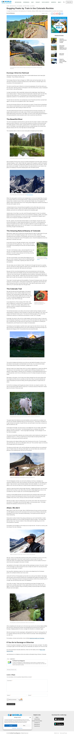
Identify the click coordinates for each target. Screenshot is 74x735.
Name (9, 695)
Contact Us (37, 722)
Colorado (32, 5)
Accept (10, 725)
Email (30, 695)
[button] (30, 717)
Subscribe (69, 2)
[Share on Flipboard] (57, 14)
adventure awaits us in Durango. (37, 638)
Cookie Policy (14, 728)
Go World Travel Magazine (19, 660)
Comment (9, 680)
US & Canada (19, 5)
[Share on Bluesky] (62, 14)
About (37, 717)
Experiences (37, 726)
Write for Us (56, 733)
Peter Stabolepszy (30, 194)
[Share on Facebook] (52, 14)
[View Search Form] (64, 2)
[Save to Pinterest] (54, 14)
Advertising (37, 719)
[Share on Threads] (60, 14)
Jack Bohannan (11, 13)
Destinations (13, 5)
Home (8, 5)
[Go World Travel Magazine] (9, 662)
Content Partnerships (37, 720)
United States (26, 5)
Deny (24, 725)
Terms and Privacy (19, 728)
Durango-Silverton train (11, 669)
